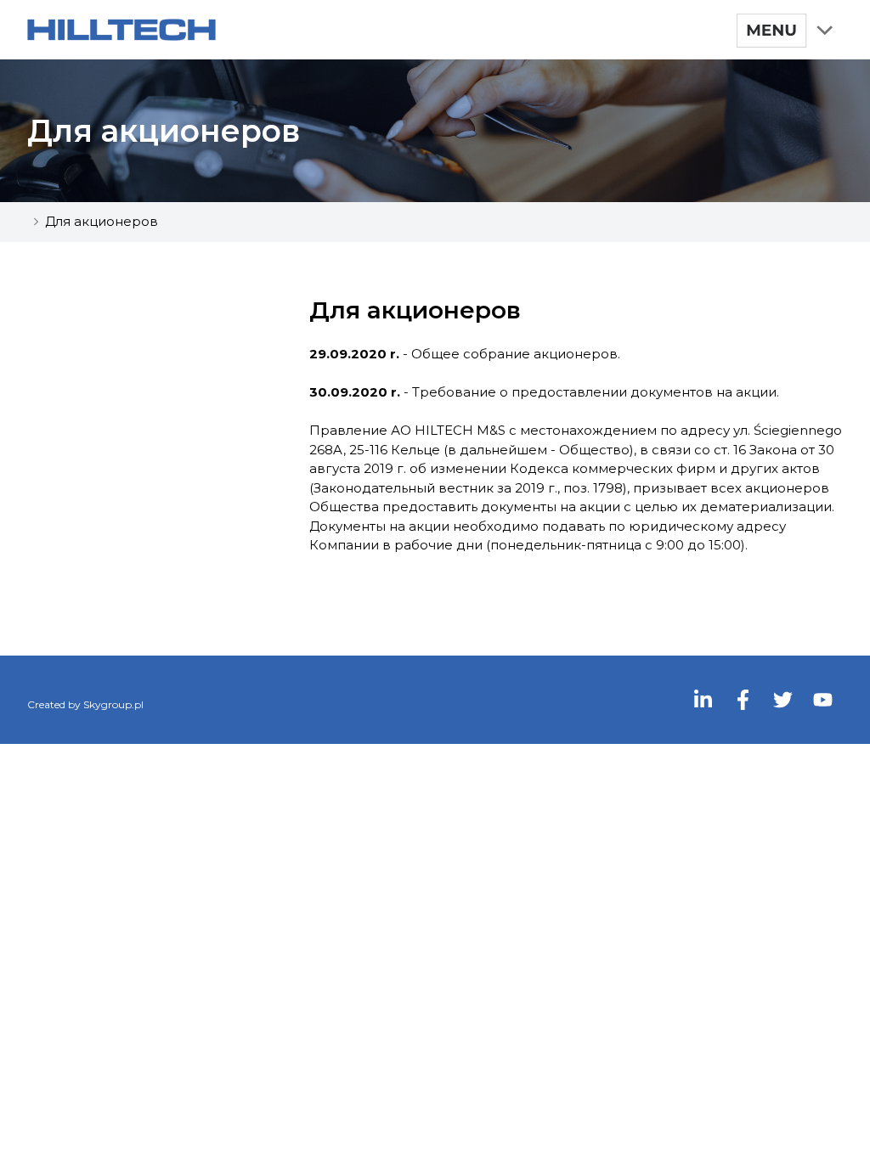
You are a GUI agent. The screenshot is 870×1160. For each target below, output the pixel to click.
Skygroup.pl (113, 704)
